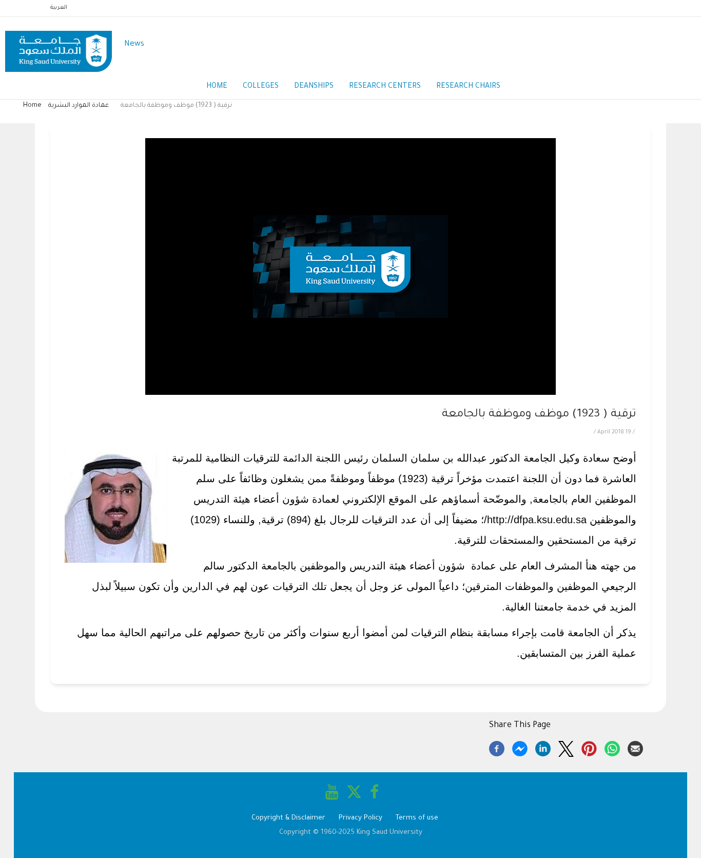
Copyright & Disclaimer (288, 818)
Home (216, 87)
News (134, 44)
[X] (566, 747)
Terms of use (417, 818)
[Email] (635, 747)
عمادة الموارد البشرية (78, 105)
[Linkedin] (543, 747)
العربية (58, 8)
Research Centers (385, 87)
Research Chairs (468, 87)
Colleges (261, 87)
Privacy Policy (360, 818)
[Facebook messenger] (520, 747)
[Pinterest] (589, 747)
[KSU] (58, 45)
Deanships (314, 87)
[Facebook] (496, 747)
